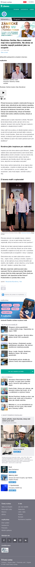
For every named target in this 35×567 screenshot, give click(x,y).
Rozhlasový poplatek (24, 519)
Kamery (32, 9)
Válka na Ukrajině (7, 507)
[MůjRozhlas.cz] (3, 61)
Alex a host (4, 52)
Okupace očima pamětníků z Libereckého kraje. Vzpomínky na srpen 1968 (21, 329)
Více (24, 19)
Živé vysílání (6, 312)
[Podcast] (1, 99)
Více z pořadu (7, 377)
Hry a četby (6, 305)
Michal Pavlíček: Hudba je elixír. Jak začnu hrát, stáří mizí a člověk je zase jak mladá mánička (21, 398)
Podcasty (4, 528)
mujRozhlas (4, 300)
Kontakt (20, 517)
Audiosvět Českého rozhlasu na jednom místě (14, 320)
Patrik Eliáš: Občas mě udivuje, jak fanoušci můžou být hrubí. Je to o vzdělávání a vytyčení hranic (21, 390)
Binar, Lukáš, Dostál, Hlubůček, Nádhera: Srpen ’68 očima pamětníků (20, 353)
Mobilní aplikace (7, 530)
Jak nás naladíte (23, 507)
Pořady (15, 309)
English (29, 562)
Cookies (3, 562)
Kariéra (20, 514)
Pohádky (5, 309)
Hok (20, 281)
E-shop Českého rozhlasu (12, 415)
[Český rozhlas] (6, 2)
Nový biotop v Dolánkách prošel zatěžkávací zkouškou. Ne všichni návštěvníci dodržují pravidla (21, 345)
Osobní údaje (11, 562)
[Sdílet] (4, 99)
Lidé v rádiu (21, 512)
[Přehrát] (3, 93)
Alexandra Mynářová (11, 281)
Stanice (4, 512)
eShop (4, 514)
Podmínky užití (21, 562)
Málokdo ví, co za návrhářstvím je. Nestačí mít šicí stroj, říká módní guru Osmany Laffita (21, 406)
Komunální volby (7, 509)
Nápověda (21, 509)
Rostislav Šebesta (9, 81)
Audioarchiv (24, 9)
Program (16, 9)
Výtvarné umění (7, 19)
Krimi (15, 305)
